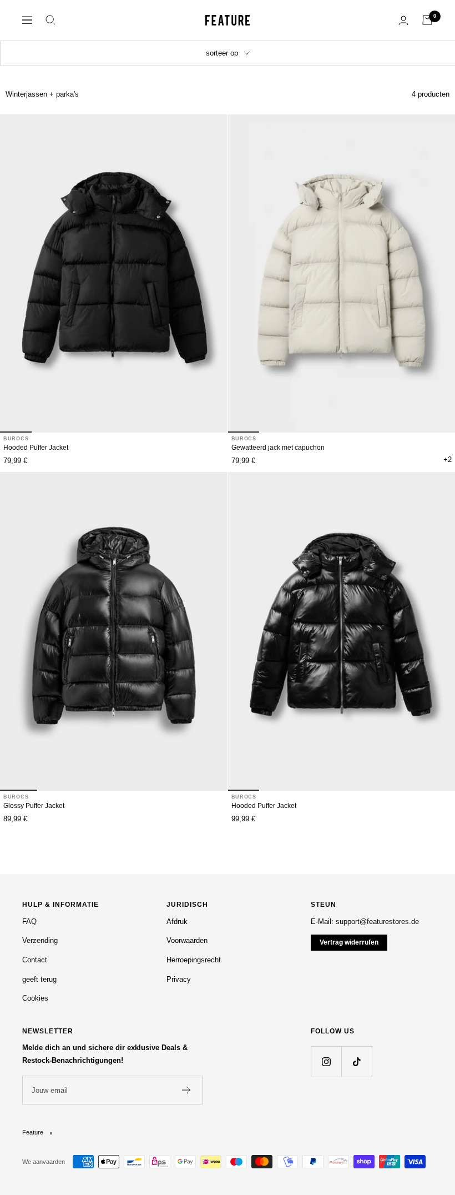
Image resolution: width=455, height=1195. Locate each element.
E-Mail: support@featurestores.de (365, 921)
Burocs (15, 438)
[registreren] (186, 1090)
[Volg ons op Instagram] (326, 1061)
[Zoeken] (50, 20)
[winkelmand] (427, 20)
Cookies (35, 998)
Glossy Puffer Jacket (33, 806)
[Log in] (403, 20)
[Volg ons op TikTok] (356, 1061)
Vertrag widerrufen (349, 942)
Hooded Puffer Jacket (35, 447)
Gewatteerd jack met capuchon (278, 447)
